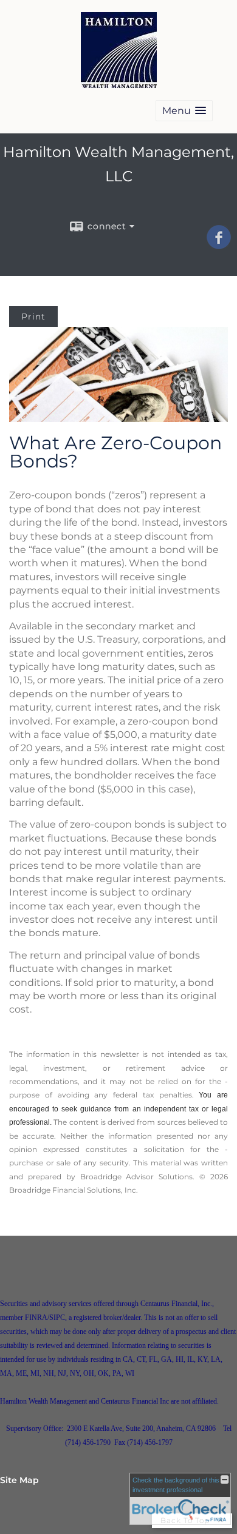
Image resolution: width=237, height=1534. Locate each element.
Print (33, 316)
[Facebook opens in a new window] (219, 245)
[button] (184, 110)
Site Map (19, 1480)
